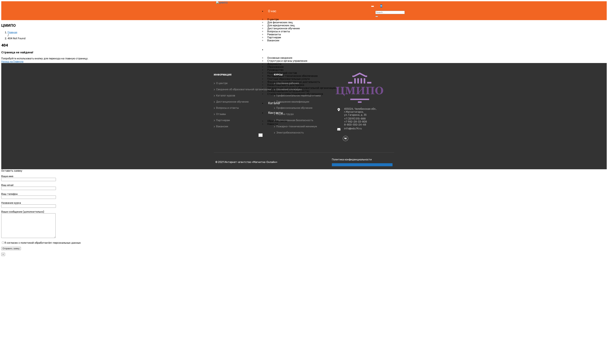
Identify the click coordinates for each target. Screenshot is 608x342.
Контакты (275, 113)
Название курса (11, 202)
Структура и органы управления (287, 60)
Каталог (274, 103)
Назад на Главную (12, 61)
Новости (272, 124)
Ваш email (7, 185)
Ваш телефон (9, 194)
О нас (272, 11)
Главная (12, 32)
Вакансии (273, 40)
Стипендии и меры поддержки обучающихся (295, 93)
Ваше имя (7, 176)
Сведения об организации (287, 49)
